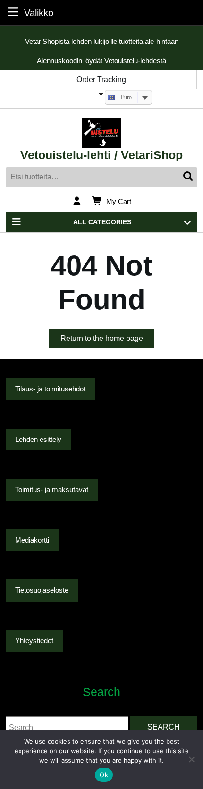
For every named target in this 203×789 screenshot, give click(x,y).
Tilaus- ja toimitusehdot (50, 389)
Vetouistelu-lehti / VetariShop (101, 154)
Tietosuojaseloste (41, 590)
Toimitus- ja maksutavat (51, 489)
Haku (188, 177)
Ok (104, 775)
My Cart (118, 202)
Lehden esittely (38, 439)
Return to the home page (107, 341)
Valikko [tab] (38, 12)
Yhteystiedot (34, 640)
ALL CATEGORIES (102, 222)
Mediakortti (32, 540)
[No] (191, 759)
